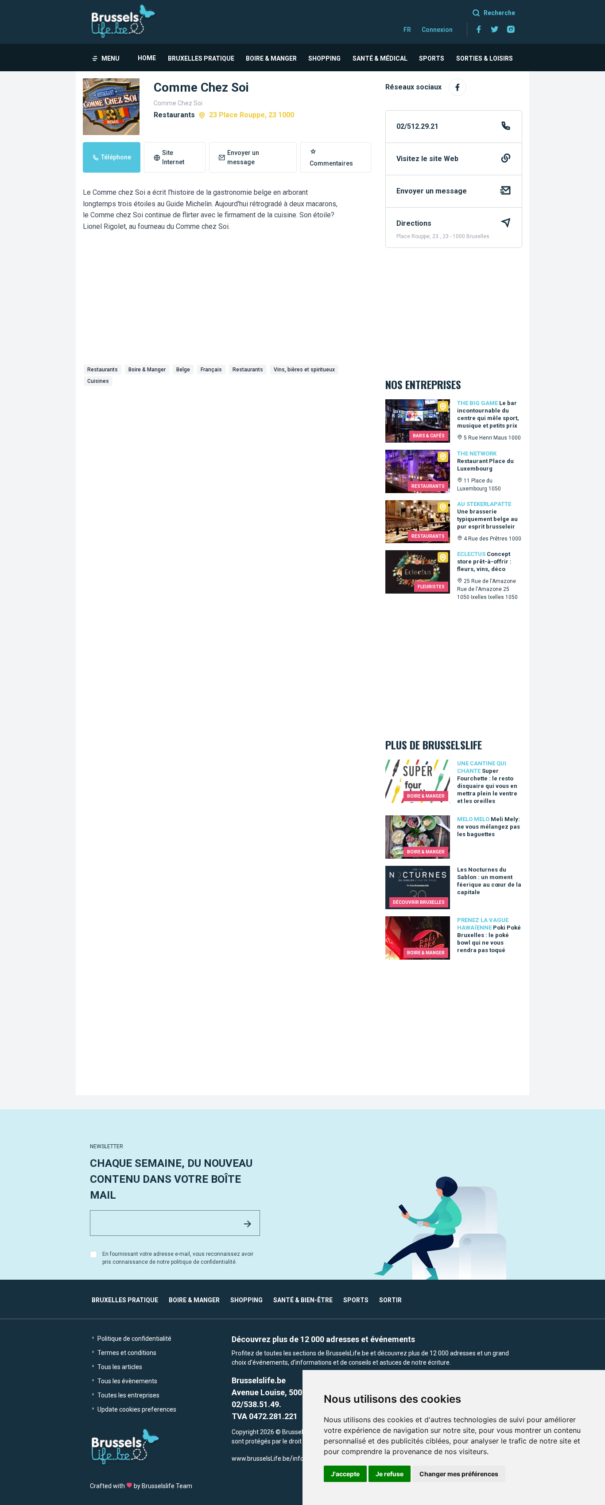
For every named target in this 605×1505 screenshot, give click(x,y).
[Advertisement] (227, 456)
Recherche (499, 12)
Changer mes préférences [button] (458, 1474)
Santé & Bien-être (303, 1300)
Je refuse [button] (389, 1474)
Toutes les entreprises (127, 1395)
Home (147, 58)
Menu (110, 58)
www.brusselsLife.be (261, 1458)
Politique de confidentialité (133, 1338)
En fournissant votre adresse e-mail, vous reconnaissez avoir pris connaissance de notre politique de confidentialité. (177, 1258)
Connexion (437, 29)
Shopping (324, 58)
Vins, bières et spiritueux (304, 370)
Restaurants (102, 370)
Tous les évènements (126, 1381)
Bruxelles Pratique (201, 58)
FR (407, 29)
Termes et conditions (126, 1352)
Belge (183, 370)
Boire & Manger (271, 58)
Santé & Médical (380, 58)
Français (211, 370)
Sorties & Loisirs (484, 58)
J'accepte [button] (345, 1474)
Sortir (390, 1300)
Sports (431, 58)
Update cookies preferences (136, 1409)
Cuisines (98, 381)
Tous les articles (119, 1366)
